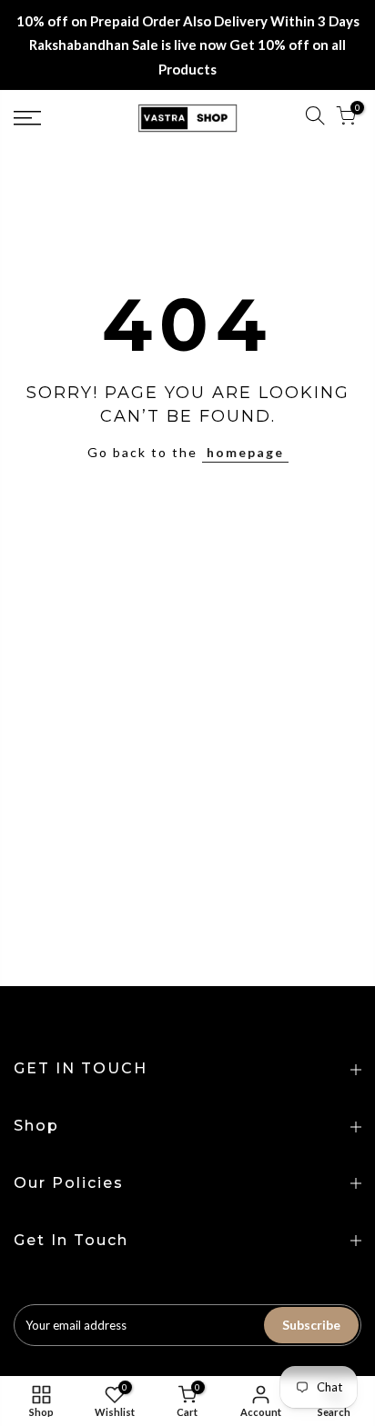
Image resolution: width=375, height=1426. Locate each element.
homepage (245, 452)
